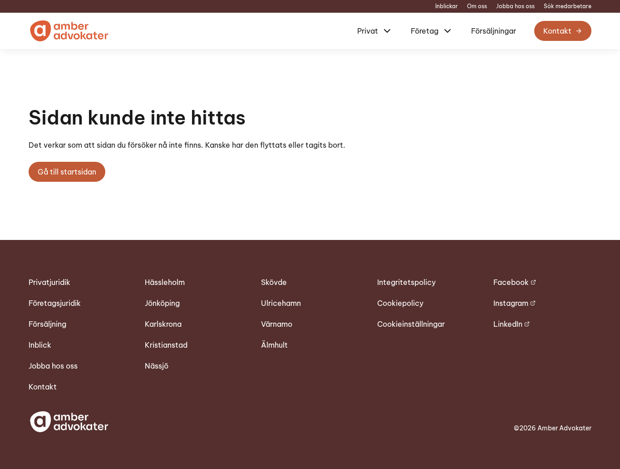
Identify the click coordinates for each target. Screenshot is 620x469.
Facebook (511, 282)
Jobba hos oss (515, 6)
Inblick (40, 344)
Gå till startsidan (67, 171)
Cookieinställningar (411, 324)
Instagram (510, 303)
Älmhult (274, 344)
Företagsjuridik (55, 303)
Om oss (477, 6)
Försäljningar (493, 30)
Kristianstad (166, 344)
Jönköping (162, 303)
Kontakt (557, 30)
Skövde (274, 282)
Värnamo (276, 324)
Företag (424, 30)
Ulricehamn (281, 303)
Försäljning (47, 324)
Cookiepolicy (400, 303)
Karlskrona (163, 324)
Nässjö (156, 365)
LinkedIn (507, 324)
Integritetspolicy (406, 282)
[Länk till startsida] (68, 31)
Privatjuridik (49, 282)
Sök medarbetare (567, 6)
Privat (367, 30)
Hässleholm (165, 282)
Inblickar (446, 6)
